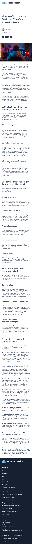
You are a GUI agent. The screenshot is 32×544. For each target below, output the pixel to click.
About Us (4, 476)
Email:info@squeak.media (7, 525)
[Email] (11, 37)
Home (3, 470)
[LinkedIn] (8, 37)
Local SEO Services (7, 500)
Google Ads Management (9, 503)
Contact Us (5, 482)
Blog (3, 479)
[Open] (28, 3)
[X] (6, 37)
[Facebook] (3, 37)
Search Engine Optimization (9, 511)
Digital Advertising (7, 508)
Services (4, 473)
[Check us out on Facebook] (3, 538)
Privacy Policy (6, 485)
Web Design (5, 514)
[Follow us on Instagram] (3, 542)
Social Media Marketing (8, 497)
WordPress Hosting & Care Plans (11, 505)
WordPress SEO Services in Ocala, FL (12, 494)
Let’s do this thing (7, 455)
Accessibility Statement (8, 487)
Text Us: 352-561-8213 (6, 521)
